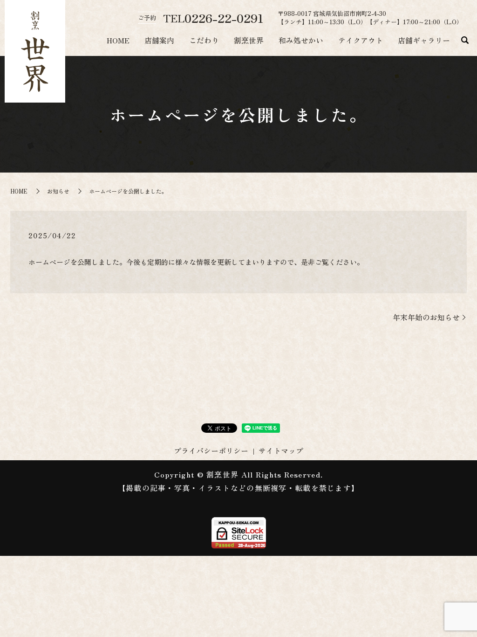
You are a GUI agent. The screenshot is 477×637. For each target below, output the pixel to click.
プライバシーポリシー (211, 450)
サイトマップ (281, 450)
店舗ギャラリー (424, 40)
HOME (118, 40)
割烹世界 (249, 40)
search (464, 41)
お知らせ (58, 191)
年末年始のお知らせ (426, 317)
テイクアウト (360, 40)
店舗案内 (159, 40)
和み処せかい (301, 40)
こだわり (204, 40)
